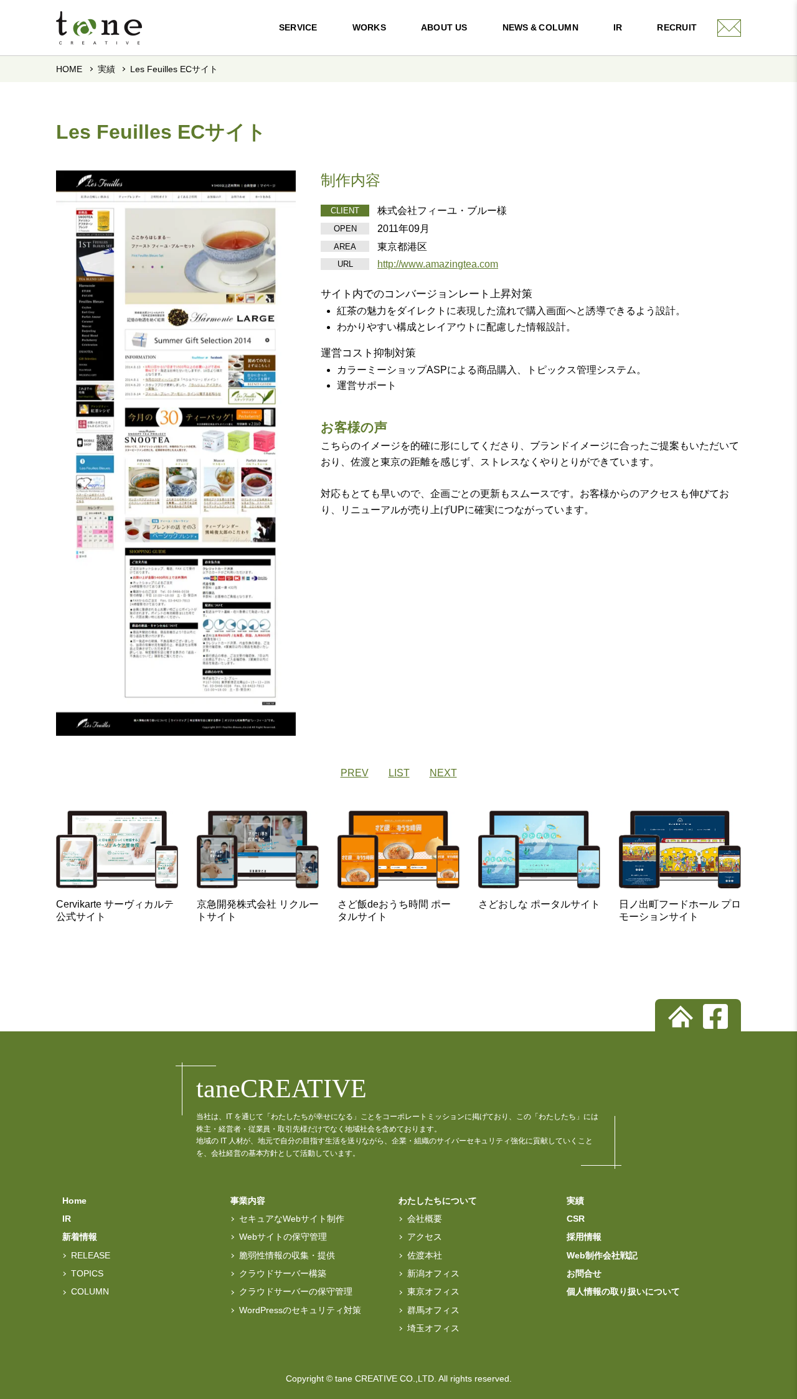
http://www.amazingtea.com (437, 264)
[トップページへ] (680, 1016)
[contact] (729, 28)
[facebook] (715, 1016)
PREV (355, 773)
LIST (399, 773)
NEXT (443, 773)
